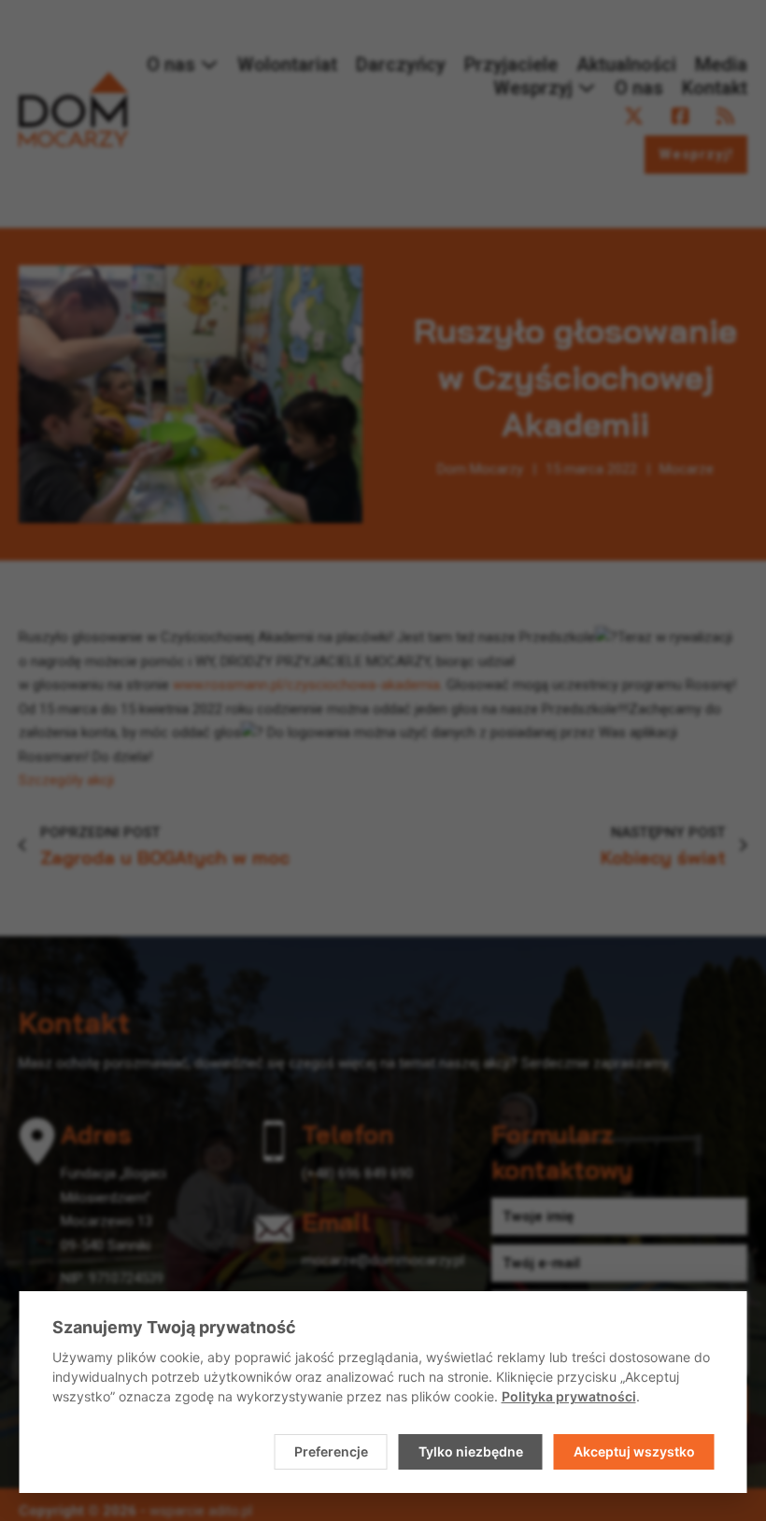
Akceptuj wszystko (634, 1451)
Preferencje (331, 1451)
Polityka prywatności (569, 1396)
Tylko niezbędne (470, 1451)
